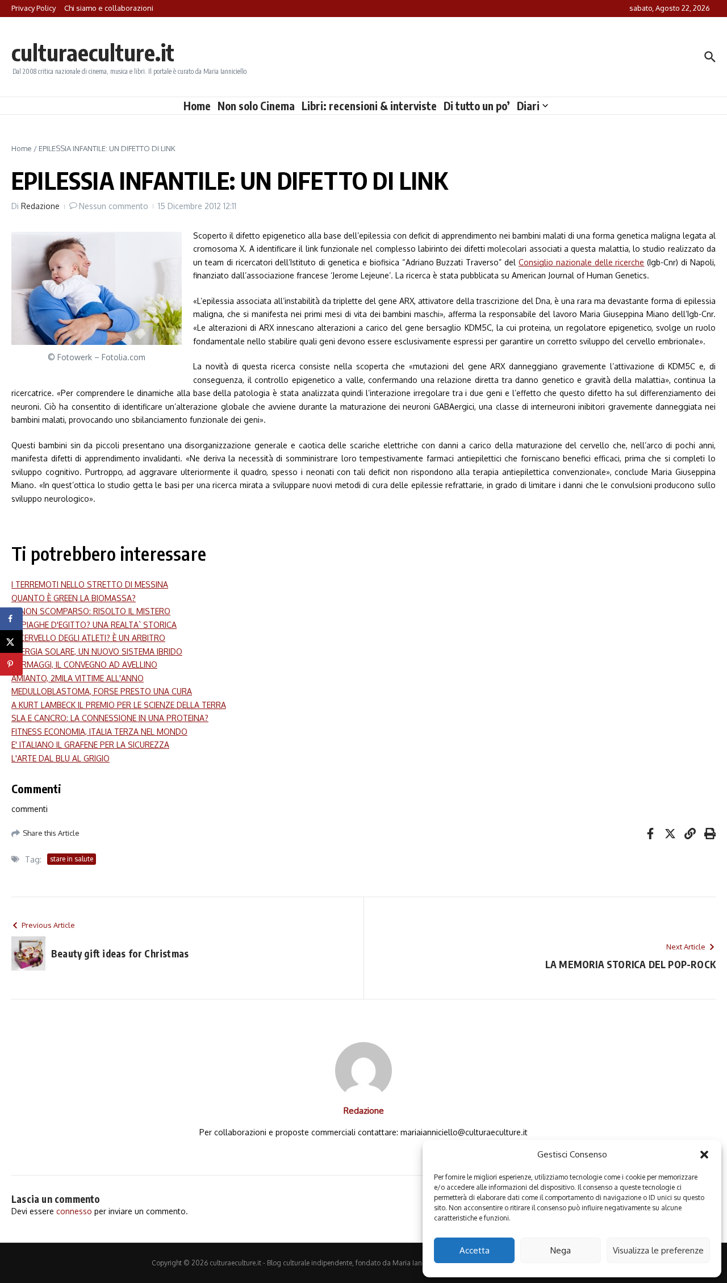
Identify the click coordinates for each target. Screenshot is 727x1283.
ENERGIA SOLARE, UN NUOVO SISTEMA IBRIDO (96, 651)
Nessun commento (113, 206)
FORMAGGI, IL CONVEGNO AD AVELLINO (84, 664)
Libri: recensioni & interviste (369, 106)
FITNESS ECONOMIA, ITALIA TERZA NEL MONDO (99, 731)
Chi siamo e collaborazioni (108, 8)
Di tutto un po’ (477, 106)
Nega (560, 1250)
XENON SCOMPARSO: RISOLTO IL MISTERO (90, 611)
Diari (528, 106)
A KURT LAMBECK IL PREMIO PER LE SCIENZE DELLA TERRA (118, 705)
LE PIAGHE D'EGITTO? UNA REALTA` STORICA (94, 625)
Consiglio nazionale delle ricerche (582, 262)
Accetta (474, 1250)
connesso (74, 1211)
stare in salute (71, 859)
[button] (704, 1154)
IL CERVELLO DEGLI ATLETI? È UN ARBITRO (88, 638)
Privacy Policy (33, 8)
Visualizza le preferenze (658, 1250)
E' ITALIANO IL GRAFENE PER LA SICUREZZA (90, 744)
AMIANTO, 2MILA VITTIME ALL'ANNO (77, 678)
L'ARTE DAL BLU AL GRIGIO (60, 758)
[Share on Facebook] (11, 618)
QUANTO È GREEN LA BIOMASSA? (73, 598)
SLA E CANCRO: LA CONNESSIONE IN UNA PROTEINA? (109, 718)
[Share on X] (11, 641)
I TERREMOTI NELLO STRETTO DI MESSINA (89, 584)
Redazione (40, 206)
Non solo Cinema (256, 106)
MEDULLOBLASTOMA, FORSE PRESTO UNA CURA (101, 691)
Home (197, 106)
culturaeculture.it (92, 52)
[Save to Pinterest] (11, 664)
